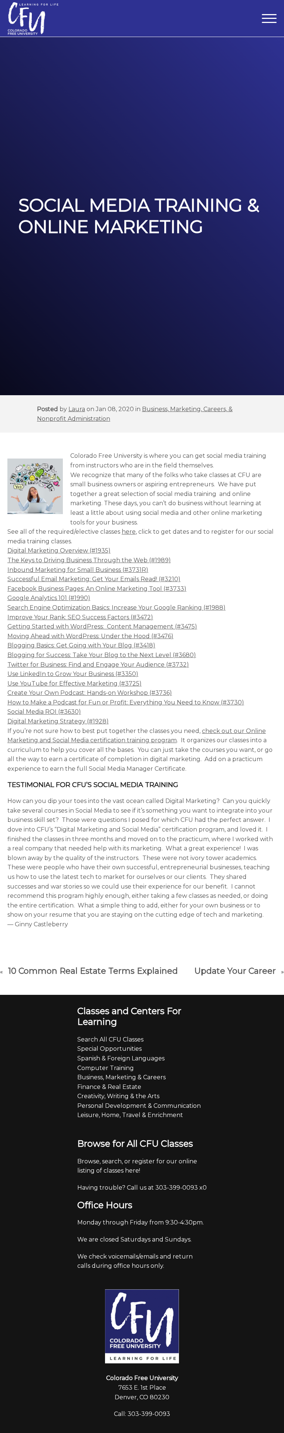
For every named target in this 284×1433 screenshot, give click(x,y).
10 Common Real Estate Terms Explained (93, 971)
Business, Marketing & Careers (121, 1077)
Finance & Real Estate (109, 1086)
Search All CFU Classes (110, 1039)
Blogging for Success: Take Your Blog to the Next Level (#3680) (101, 655)
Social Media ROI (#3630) (44, 711)
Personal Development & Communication (139, 1105)
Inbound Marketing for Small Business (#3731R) (77, 569)
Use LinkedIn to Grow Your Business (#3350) (72, 673)
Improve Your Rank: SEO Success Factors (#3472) (80, 617)
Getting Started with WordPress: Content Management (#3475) (102, 626)
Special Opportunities (109, 1048)
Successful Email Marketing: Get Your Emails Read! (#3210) (93, 579)
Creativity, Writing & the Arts (118, 1096)
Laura (76, 409)
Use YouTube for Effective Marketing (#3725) (74, 683)
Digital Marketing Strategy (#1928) (58, 721)
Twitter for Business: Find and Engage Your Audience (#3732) (98, 664)
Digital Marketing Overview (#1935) (59, 550)
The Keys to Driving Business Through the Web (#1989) (89, 560)
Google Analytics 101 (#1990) (48, 597)
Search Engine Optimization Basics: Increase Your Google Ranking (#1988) (116, 607)
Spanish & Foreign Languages (121, 1058)
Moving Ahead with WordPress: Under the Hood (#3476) (90, 636)
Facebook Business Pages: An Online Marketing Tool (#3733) (96, 588)
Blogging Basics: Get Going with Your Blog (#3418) (81, 645)
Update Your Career (235, 971)
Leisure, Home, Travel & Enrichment (130, 1115)
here (129, 531)
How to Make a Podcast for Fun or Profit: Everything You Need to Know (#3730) (125, 702)
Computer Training (105, 1068)
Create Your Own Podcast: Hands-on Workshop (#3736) (89, 692)
